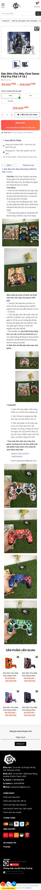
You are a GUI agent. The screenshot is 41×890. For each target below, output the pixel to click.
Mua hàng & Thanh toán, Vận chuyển (17, 809)
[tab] (9, 165)
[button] (39, 27)
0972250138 (23, 454)
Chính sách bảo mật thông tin (14, 805)
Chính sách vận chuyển (12, 812)
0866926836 (16, 456)
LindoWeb (27, 888)
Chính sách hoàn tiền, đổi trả (14, 801)
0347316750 (19, 783)
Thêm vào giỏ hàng (28, 115)
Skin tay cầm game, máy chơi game (24, 21)
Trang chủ (5, 21)
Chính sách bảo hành (11, 797)
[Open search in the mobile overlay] (20, 13)
